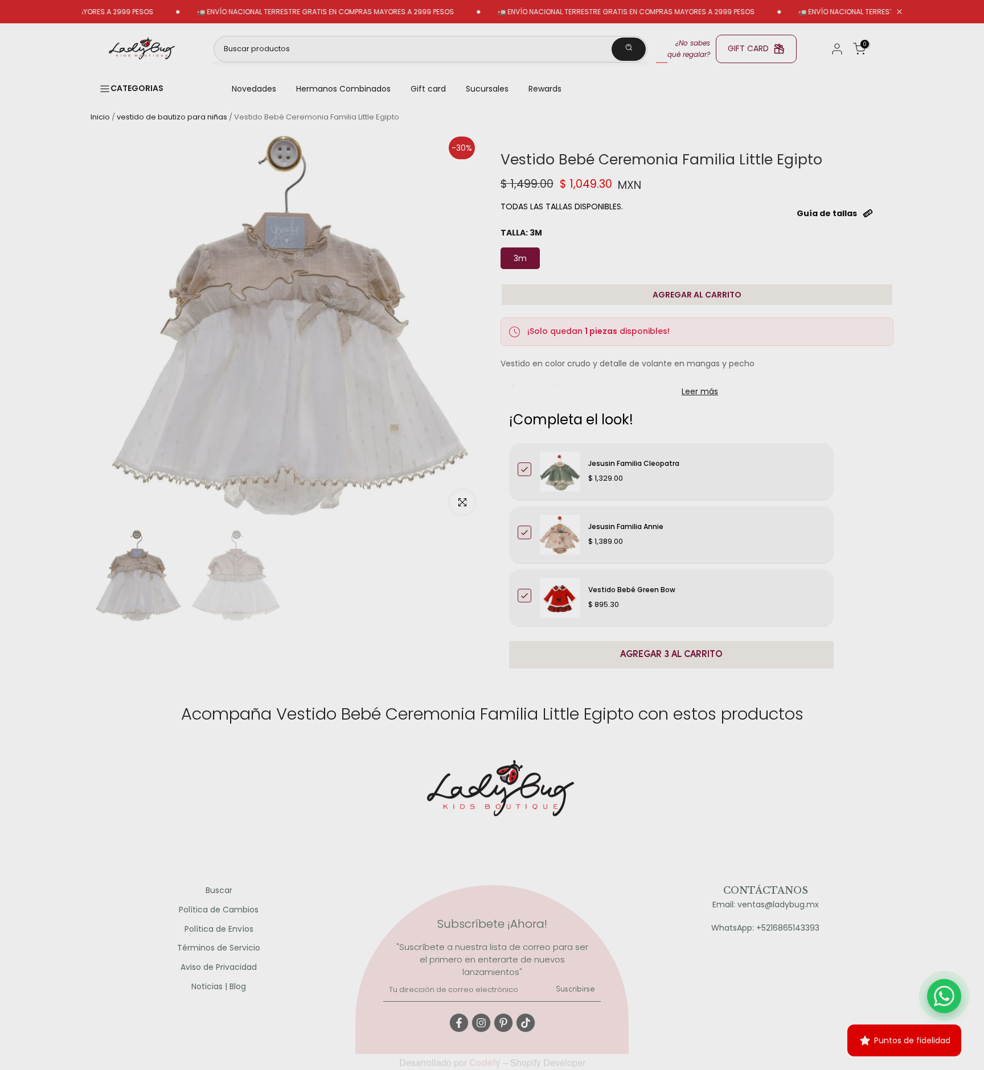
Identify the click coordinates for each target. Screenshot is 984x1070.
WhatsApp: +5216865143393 (765, 928)
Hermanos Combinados (343, 88)
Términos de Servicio (218, 948)
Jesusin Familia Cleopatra (633, 463)
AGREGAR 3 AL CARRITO (671, 654)
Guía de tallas (827, 213)
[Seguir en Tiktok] (525, 1022)
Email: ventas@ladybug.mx (765, 904)
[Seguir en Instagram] (481, 1022)
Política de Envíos (218, 929)
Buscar (219, 890)
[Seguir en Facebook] (459, 1022)
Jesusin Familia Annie (625, 526)
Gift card (428, 88)
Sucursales (487, 88)
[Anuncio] (297, 12)
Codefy (486, 1062)
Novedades (254, 88)
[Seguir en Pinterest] (503, 1022)
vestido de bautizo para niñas (172, 117)
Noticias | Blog (218, 986)
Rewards (544, 88)
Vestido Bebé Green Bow (631, 589)
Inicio (100, 117)
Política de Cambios (219, 909)
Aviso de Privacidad (219, 967)
